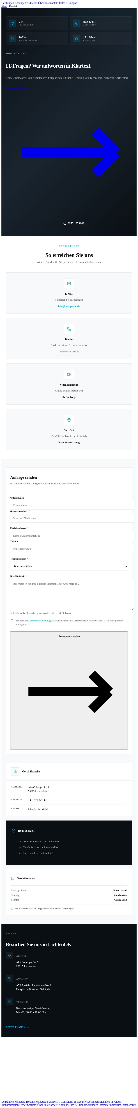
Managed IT (106, 1101)
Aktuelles (32, 2)
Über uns (43, 2)
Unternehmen (17, 497)
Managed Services (46, 1101)
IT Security (80, 1101)
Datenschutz (129, 1104)
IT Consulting (65, 1101)
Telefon (14, 541)
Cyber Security (27, 1104)
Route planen (15, 1027)
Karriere (53, 1104)
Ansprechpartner (20, 511)
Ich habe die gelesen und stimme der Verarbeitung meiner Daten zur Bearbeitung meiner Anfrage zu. (69, 622)
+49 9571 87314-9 (69, 351)
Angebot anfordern (16, 87)
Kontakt (53, 2)
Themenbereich (19, 558)
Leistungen (7, 2)
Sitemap (103, 1104)
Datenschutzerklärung (39, 620)
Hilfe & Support (68, 2)
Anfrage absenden (69, 636)
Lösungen (20, 2)
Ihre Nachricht (18, 576)
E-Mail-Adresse (19, 528)
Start (4, 6)
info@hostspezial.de (69, 306)
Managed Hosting (25, 1101)
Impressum (115, 1104)
